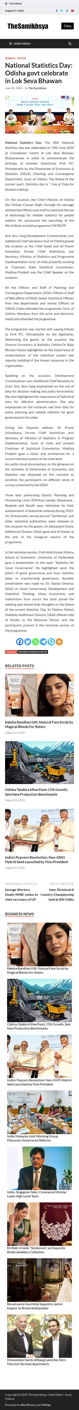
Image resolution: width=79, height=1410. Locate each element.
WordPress (28, 1405)
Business (10, 58)
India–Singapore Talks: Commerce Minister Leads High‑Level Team (37, 1194)
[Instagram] (67, 11)
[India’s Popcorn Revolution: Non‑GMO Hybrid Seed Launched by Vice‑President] (39, 853)
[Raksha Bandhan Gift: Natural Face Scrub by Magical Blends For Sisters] (39, 717)
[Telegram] (43, 641)
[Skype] (51, 641)
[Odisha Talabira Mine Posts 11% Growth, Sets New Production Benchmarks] (39, 785)
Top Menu (15, 3)
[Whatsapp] (35, 641)
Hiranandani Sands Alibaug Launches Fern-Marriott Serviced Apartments (37, 1362)
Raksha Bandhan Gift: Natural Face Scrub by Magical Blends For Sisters (39, 724)
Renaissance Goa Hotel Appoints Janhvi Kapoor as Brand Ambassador (35, 1306)
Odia (67, 26)
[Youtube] (72, 11)
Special (21, 58)
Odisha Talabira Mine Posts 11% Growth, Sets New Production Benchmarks (36, 791)
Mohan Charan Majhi (32, 651)
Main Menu (22, 43)
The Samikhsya (37, 88)
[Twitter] (61, 11)
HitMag (45, 1405)
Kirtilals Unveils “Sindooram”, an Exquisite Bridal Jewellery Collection (36, 1250)
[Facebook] (57, 11)
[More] (59, 641)
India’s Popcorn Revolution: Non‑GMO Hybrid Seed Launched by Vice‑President (36, 859)
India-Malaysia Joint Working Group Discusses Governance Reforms (32, 1138)
